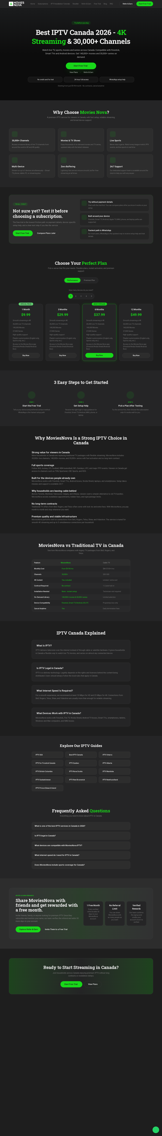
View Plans (74, 72)
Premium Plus (89, 280)
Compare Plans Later (46, 233)
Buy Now (26, 355)
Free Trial (97, 4)
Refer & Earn (86, 4)
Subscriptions (43, 4)
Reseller (76, 4)
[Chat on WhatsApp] (156, 1130)
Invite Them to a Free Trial (56, 929)
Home (32, 4)
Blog (105, 4)
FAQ (111, 4)
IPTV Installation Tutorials (60, 4)
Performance (72, 280)
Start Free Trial (145, 4)
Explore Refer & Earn (28, 929)
